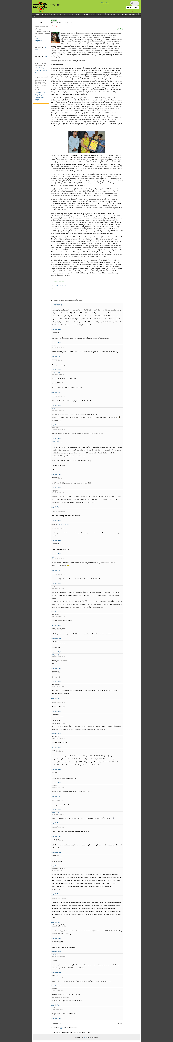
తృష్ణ (53, 556)
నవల (68, 14)
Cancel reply (120, 1023)
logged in (62, 1027)
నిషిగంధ (54, 408)
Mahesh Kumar (56, 812)
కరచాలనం (54, 20)
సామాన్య (54, 25)
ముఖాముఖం (87, 14)
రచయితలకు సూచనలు (127, 14)
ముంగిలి (36, 14)
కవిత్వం (52, 14)
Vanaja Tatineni (56, 372)
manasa (54, 345)
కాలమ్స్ (43, 14)
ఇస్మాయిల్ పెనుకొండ (57, 304)
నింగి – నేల (58, 288)
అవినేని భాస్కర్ (55, 441)
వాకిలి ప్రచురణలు (104, 2)
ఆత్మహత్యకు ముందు (60, 285)
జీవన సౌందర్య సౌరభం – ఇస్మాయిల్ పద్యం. (41, 70)
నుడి (35, 16)
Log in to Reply (56, 329)
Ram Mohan (55, 954)
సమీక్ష (76, 14)
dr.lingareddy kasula (57, 655)
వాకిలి (85, 1037)
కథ (60, 14)
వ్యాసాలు (98, 14)
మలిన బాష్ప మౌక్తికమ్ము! (38, 39)
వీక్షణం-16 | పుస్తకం (63, 524)
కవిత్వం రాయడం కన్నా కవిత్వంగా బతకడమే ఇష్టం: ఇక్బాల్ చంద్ (41, 96)
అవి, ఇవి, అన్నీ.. (111, 14)
